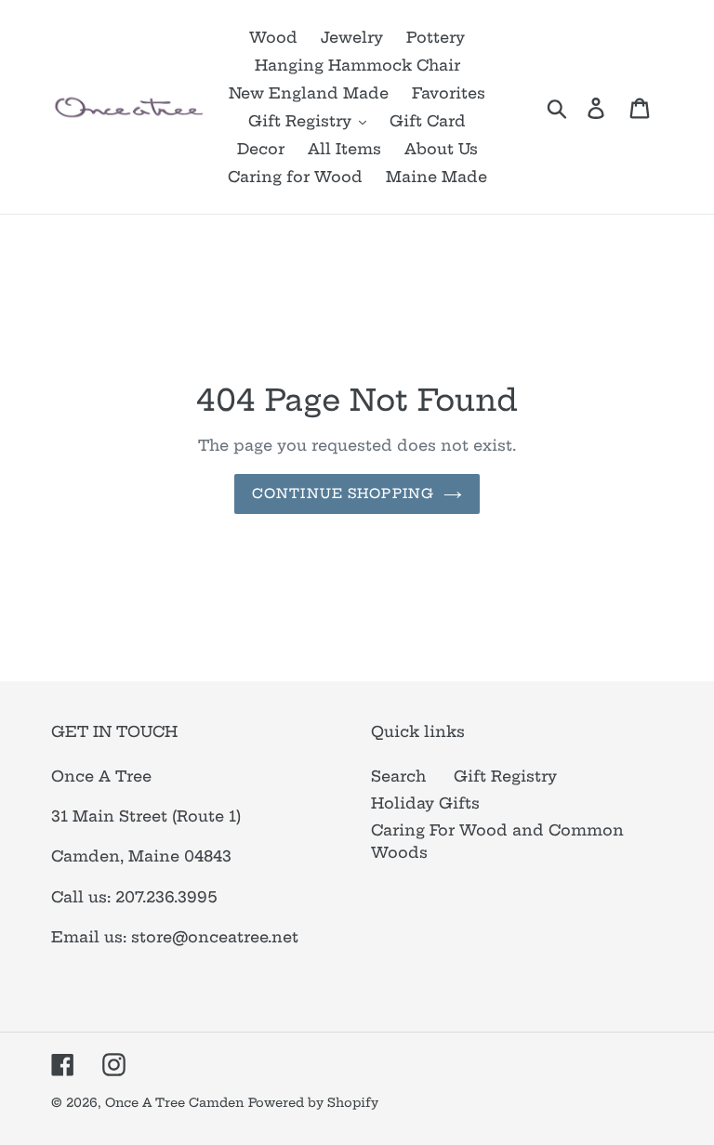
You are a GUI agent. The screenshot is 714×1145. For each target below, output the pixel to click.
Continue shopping (343, 493)
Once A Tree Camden (174, 1102)
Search (398, 776)
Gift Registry (505, 776)
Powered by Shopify (313, 1102)
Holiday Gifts (425, 803)
